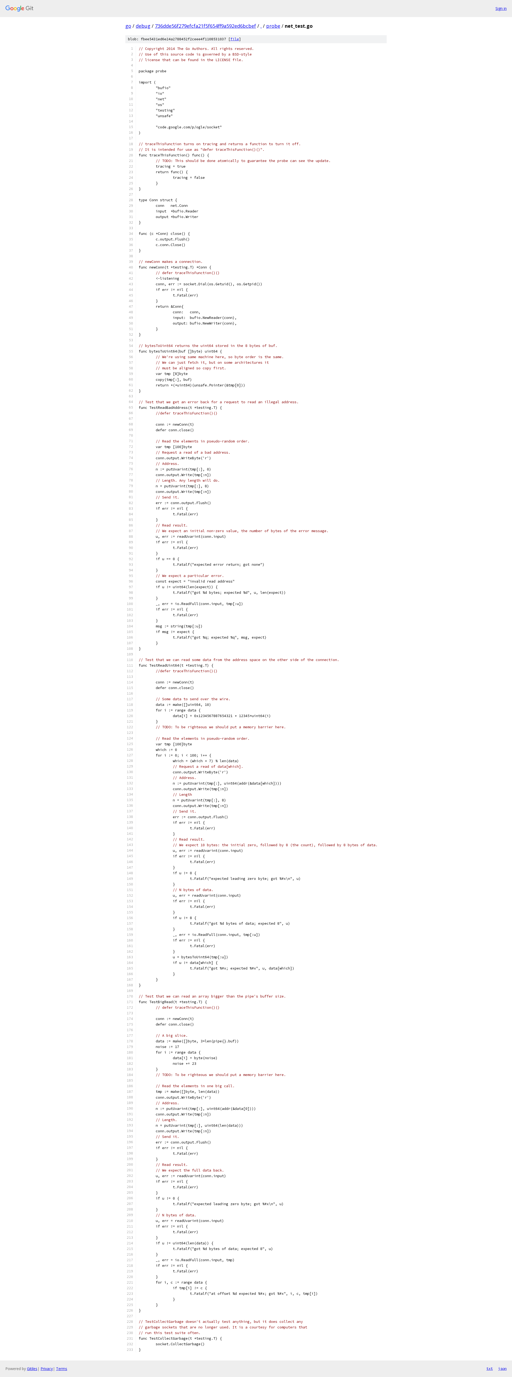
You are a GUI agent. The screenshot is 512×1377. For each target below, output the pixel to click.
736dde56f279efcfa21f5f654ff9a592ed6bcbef (205, 26)
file (234, 39)
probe (273, 26)
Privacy (47, 1368)
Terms (61, 1368)
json (502, 1368)
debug (143, 26)
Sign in (501, 8)
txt (489, 1368)
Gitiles (32, 1368)
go (128, 26)
